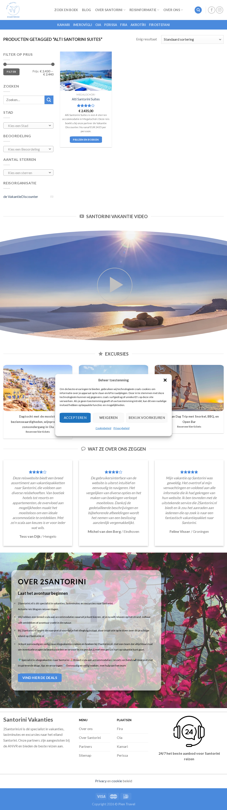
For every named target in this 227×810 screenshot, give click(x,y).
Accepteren (75, 418)
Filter (11, 71)
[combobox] (28, 125)
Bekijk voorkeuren (147, 418)
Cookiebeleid (103, 428)
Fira (123, 25)
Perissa (110, 25)
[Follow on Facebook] (211, 10)
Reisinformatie (142, 10)
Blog (86, 10)
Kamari (63, 25)
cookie (117, 781)
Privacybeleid (121, 428)
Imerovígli (82, 25)
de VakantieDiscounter (20, 196)
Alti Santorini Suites (86, 99)
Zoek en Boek (66, 10)
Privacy (101, 781)
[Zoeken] (198, 10)
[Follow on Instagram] (219, 10)
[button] (165, 380)
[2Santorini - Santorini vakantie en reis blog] (25, 10)
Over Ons (171, 10)
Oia (98, 25)
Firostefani (159, 25)
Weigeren (108, 418)
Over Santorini (109, 10)
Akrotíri (138, 25)
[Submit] (49, 100)
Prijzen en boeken (86, 139)
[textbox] (27, 126)
